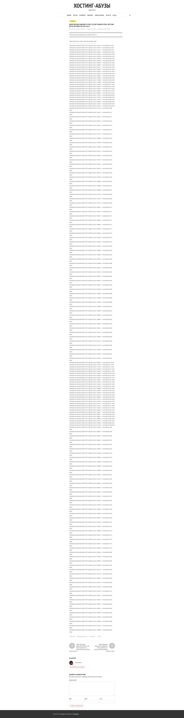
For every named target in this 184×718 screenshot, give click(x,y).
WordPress (76, 714)
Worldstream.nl (99, 15)
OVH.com (75, 15)
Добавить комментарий (104, 29)
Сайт (101, 699)
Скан (100, 636)
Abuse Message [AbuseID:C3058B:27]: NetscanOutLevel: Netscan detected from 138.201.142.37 (104, 647)
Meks (63, 714)
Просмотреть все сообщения (78, 667)
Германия (93, 636)
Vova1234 (83, 29)
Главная (69, 15)
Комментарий (73, 680)
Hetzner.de (82, 15)
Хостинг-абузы (92, 5)
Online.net (90, 15)
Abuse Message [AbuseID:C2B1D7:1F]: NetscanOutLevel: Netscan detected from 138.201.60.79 (79, 647)
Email (86, 699)
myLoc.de (108, 15)
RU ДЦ (114, 15)
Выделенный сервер (83, 636)
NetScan (73, 636)
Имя (70, 699)
